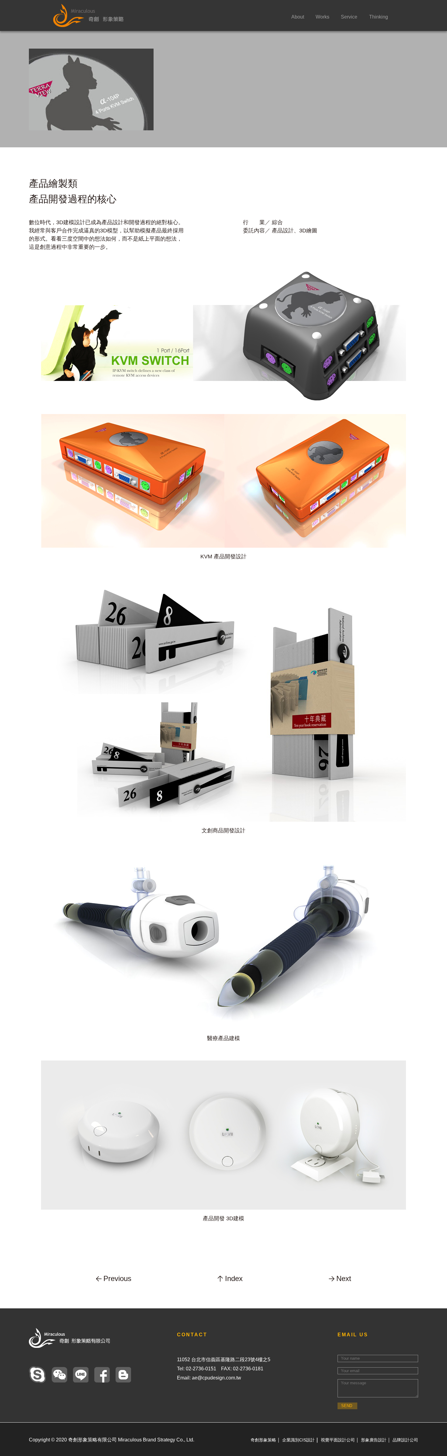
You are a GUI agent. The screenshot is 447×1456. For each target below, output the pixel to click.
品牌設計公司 (405, 1439)
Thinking (378, 16)
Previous (117, 1278)
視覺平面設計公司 (338, 1439)
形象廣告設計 (373, 1439)
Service (349, 16)
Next (343, 1278)
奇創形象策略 (263, 1439)
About (297, 16)
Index (234, 1278)
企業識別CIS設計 (298, 1439)
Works (322, 16)
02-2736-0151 (201, 1368)
